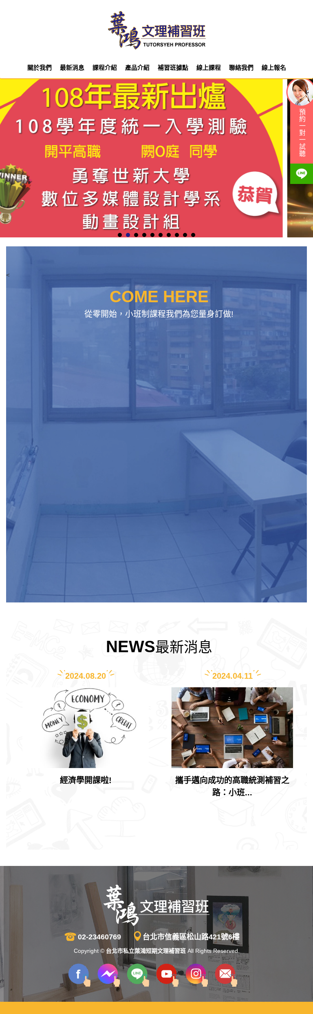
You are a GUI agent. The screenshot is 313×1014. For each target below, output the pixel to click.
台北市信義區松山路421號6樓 (191, 937)
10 (193, 235)
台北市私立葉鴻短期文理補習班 (157, 30)
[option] (85, 736)
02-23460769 (99, 937)
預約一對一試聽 (301, 132)
